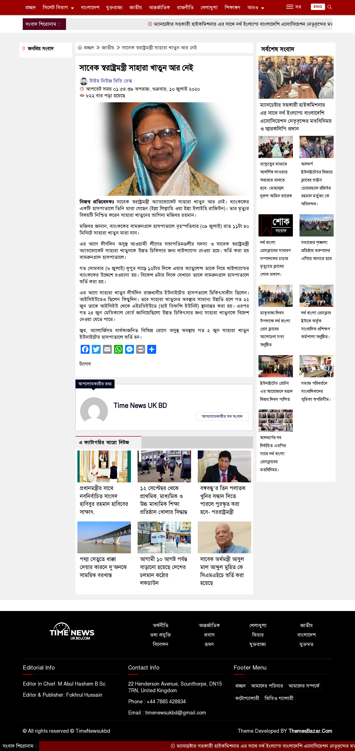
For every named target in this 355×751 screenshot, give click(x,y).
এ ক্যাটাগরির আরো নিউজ (104, 442)
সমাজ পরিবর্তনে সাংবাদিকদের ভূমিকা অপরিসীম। (316, 391)
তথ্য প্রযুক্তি (160, 635)
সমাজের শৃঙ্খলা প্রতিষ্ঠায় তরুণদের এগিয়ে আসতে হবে (316, 250)
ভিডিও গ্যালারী (279, 698)
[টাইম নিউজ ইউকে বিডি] (72, 631)
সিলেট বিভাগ (55, 7)
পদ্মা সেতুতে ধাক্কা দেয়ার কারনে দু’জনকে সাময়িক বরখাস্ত (103, 567)
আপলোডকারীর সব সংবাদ (222, 416)
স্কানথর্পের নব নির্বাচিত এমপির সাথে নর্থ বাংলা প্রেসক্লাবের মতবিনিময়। (273, 453)
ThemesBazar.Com (310, 731)
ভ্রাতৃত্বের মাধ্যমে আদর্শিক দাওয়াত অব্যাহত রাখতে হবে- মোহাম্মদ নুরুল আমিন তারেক (276, 180)
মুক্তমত (306, 644)
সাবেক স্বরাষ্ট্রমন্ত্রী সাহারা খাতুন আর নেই (159, 48)
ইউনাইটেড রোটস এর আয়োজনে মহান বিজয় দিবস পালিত (276, 391)
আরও (252, 7)
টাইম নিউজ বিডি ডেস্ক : (111, 81)
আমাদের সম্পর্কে (304, 686)
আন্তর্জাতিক (159, 7)
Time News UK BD (140, 406)
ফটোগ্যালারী (247, 698)
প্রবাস (209, 635)
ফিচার (258, 635)
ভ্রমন (209, 644)
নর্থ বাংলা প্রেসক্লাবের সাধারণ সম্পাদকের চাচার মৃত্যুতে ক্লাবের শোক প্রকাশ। (275, 258)
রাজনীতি (185, 7)
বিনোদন (160, 644)
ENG (318, 6)
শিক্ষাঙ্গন (232, 7)
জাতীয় (136, 7)
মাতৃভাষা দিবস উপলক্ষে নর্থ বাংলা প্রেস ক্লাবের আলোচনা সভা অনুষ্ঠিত (275, 329)
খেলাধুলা (209, 7)
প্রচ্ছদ (31, 7)
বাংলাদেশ (90, 7)
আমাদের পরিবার (267, 686)
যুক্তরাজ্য (114, 7)
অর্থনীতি (160, 625)
